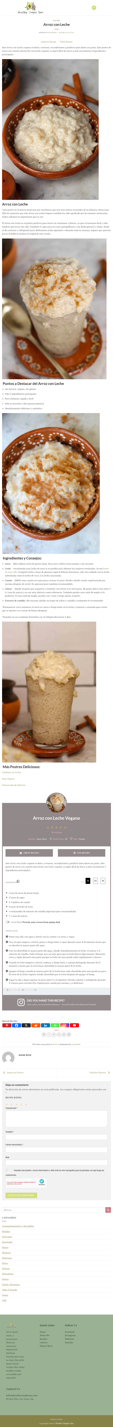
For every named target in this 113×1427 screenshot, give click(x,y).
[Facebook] (16, 1025)
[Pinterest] (6, 1025)
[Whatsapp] (55, 1025)
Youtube (69, 1342)
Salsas (5, 1279)
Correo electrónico (14, 1144)
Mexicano (7, 1258)
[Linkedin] (45, 1025)
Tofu (4, 1300)
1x (88, 880)
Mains (5, 1247)
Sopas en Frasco (15, 1072)
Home (43, 1332)
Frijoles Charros (98, 1072)
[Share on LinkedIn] (69, 1034)
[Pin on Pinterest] (64, 1034)
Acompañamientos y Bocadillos (18, 1226)
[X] (26, 1025)
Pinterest (69, 1339)
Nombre (10, 1132)
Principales (8, 1273)
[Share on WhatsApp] (44, 1034)
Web (7, 1157)
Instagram (70, 1335)
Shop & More (46, 1346)
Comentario (11, 1108)
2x (95, 880)
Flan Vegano (8, 778)
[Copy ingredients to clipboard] (18, 882)
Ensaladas (7, 1242)
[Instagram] (64, 1025)
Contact (44, 1342)
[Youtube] (74, 1025)
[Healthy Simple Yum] (30, 7)
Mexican (6, 1252)
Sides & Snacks (9, 1289)
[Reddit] (35, 1025)
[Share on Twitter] (54, 1034)
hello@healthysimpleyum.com (21, 1395)
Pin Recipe (83, 852)
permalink (76, 1044)
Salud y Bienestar (11, 1284)
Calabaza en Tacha (11, 772)
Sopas (5, 1295)
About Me (44, 1335)
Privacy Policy (56, 1419)
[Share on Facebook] (49, 1034)
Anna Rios (69, 32)
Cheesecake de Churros (13, 785)
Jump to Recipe (48, 41)
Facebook (70, 1332)
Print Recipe (66, 41)
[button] (94, 7)
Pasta (5, 1263)
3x (103, 880)
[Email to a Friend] (59, 1034)
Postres (56, 20)
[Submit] (108, 1210)
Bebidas (6, 1231)
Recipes (43, 1339)
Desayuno (7, 1236)
